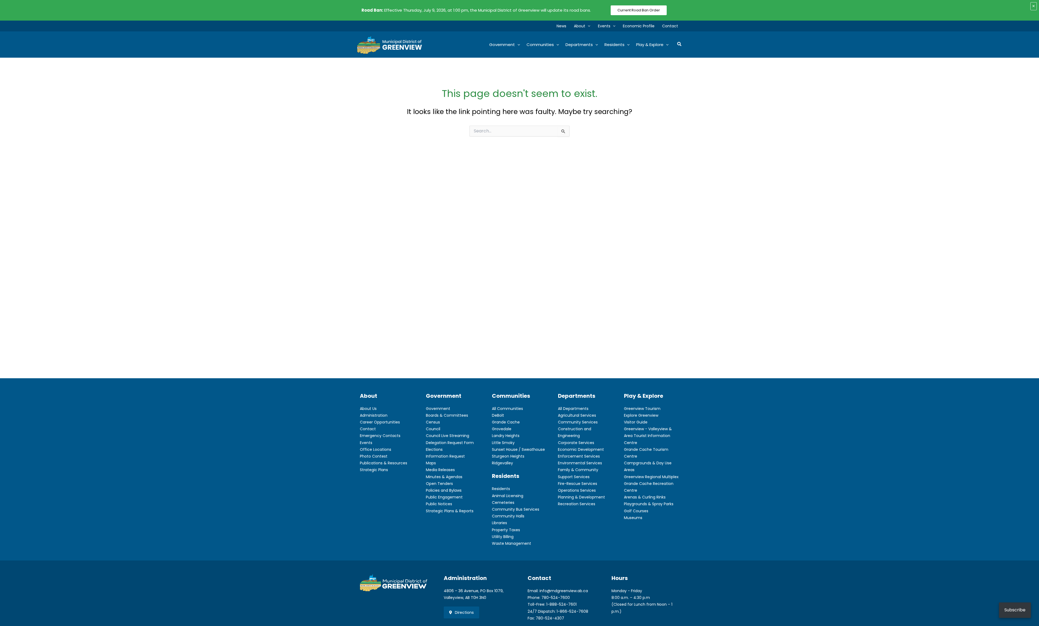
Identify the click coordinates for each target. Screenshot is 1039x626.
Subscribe (1014, 610)
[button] (587, 26)
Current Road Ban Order (638, 10)
